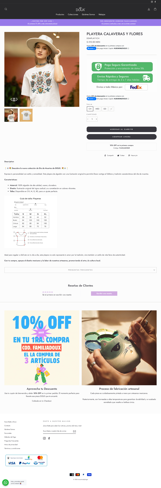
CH (90, 108)
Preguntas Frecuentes (80, 270)
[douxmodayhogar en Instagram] (44, 438)
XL (111, 108)
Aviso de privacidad (11, 444)
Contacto (7, 426)
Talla (89, 104)
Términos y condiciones (12, 448)
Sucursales (8, 433)
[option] (42, 22)
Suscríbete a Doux (10, 422)
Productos (60, 14)
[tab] (9, 162)
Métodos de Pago (10, 437)
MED (97, 108)
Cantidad (92, 114)
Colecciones (73, 14)
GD (105, 108)
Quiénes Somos (88, 14)
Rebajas (102, 14)
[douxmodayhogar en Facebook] (49, 438)
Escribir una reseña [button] (104, 293)
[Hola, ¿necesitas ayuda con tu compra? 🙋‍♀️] (5, 482)
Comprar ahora (122, 137)
